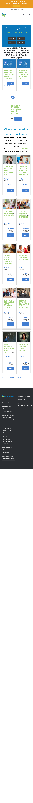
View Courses (16, 6)
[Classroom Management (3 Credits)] (9, 204)
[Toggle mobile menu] (30, 14)
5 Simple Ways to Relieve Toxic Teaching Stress (7, 409)
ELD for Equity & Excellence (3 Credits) (24, 214)
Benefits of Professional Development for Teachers (7, 440)
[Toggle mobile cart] (23, 14)
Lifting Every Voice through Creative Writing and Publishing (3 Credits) (9, 263)
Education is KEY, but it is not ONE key (8, 457)
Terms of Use (21, 399)
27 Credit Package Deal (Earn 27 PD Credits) (9, 75)
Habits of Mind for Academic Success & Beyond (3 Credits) (23, 171)
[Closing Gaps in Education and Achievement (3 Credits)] (23, 293)
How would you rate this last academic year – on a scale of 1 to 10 (8, 418)
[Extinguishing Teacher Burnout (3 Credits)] (23, 337)
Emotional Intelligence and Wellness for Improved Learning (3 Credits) (10, 173)
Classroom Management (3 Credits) (10, 213)
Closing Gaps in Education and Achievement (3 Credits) (25, 305)
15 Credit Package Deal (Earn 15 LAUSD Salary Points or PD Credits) (24, 77)
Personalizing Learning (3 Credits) (26, 258)
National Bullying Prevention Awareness (7, 450)
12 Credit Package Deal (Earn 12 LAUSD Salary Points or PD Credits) (16, 112)
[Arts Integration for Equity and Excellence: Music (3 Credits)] (9, 337)
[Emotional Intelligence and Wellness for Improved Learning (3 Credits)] (9, 159)
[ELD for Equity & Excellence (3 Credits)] (23, 204)
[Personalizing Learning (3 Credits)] (23, 248)
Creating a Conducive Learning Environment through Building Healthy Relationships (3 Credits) (10, 307)
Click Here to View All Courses (12, 377)
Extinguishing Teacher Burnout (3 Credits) (25, 347)
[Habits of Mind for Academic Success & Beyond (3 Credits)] (23, 159)
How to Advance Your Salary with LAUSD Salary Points (7, 429)
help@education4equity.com (16, 9)
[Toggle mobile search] (26, 14)
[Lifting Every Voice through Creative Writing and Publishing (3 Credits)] (9, 248)
